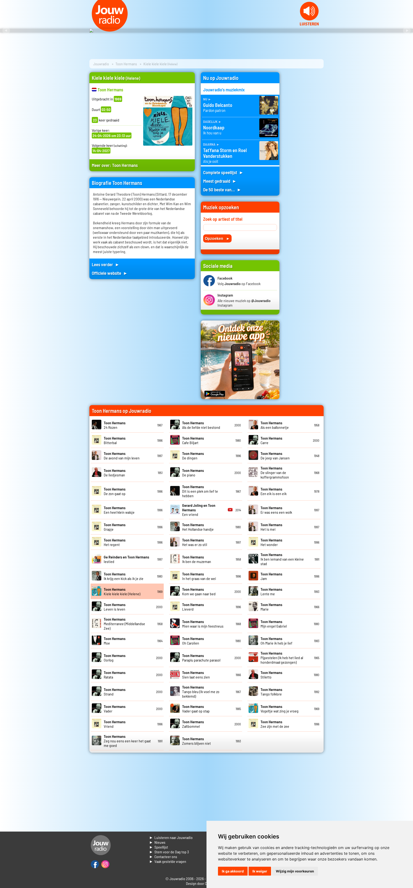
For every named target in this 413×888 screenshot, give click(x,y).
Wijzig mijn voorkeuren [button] (295, 871)
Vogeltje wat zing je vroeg (280, 708)
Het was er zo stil (194, 542)
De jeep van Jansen (275, 455)
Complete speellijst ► (223, 172)
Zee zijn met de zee (275, 723)
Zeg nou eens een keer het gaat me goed (127, 741)
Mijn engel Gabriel (274, 623)
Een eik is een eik (274, 491)
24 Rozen (114, 425)
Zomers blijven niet (196, 740)
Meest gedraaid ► (220, 181)
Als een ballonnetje (275, 425)
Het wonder (271, 542)
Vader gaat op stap (196, 708)
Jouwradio (101, 63)
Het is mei (271, 526)
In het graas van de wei (199, 576)
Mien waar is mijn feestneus (202, 623)
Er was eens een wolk (276, 509)
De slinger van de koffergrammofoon (275, 472)
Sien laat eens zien (196, 674)
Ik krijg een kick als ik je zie (123, 576)
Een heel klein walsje (119, 509)
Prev (6, 30)
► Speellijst (158, 847)
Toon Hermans (126, 63)
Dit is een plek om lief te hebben (200, 491)
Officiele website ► (110, 273)
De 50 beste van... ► (222, 189)
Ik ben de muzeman (196, 559)
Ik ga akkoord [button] (233, 871)
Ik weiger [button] (259, 871)
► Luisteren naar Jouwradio (171, 837)
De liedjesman (114, 472)
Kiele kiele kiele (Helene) (122, 591)
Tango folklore (271, 691)
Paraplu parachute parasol (201, 657)
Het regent (114, 542)
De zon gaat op (114, 491)
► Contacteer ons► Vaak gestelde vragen (167, 859)
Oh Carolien (193, 640)
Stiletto (271, 674)
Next (407, 30)
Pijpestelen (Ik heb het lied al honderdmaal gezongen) (282, 657)
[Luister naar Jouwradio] (309, 24)
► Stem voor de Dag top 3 (169, 851)
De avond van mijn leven (122, 455)
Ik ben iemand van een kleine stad (282, 559)
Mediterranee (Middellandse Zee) (124, 623)
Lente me (271, 591)
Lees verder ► (106, 264)
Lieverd (193, 606)
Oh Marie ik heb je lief (276, 640)
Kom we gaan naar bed (199, 591)
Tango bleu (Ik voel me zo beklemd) (200, 691)
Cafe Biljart (193, 440)
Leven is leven (114, 606)
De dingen (193, 455)
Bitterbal (114, 440)
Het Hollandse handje (198, 526)
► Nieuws (157, 842)
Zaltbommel (193, 723)
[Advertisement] (304, 144)
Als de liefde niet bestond (201, 425)
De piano (193, 472)
